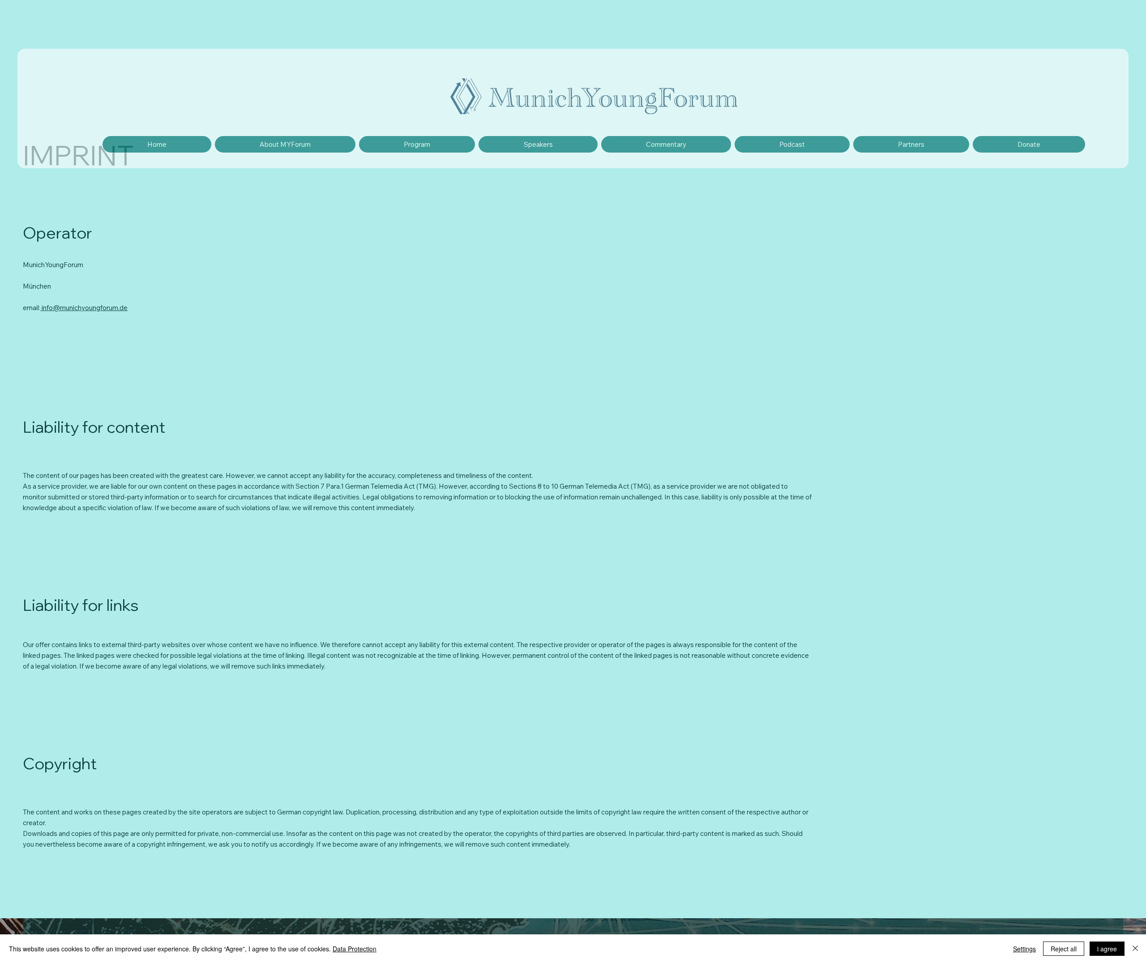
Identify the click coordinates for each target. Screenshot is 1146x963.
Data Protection (354, 948)
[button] (538, 144)
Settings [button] (1024, 948)
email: (31, 307)
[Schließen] (1135, 949)
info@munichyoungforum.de (84, 307)
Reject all (1064, 948)
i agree (1107, 948)
